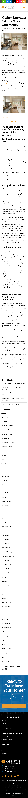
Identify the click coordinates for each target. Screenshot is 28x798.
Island (3, 518)
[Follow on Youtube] (17, 1)
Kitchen (3, 522)
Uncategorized (5, 653)
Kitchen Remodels (6, 728)
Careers (3, 750)
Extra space (4, 480)
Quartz (3, 594)
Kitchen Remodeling (7, 556)
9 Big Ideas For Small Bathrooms (11, 404)
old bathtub (5, 585)
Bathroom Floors (6, 430)
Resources (4, 753)
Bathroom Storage (7, 446)
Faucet (3, 484)
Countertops (5, 476)
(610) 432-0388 (24, 1)
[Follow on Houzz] (4, 1)
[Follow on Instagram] (20, 1)
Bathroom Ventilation (7, 451)
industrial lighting (6, 514)
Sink (2, 632)
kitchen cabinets (6, 526)
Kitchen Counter (6, 531)
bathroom (4, 421)
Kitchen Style (5, 568)
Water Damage (6, 661)
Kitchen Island (5, 539)
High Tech (4, 505)
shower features (6, 627)
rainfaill (3, 598)
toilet (3, 640)
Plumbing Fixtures (6, 737)
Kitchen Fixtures (5, 726)
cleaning (4, 472)
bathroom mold (6, 438)
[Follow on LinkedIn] (10, 1)
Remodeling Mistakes (7, 615)
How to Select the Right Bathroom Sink (13, 383)
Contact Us (4, 755)
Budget (11, 28)
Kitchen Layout (17, 28)
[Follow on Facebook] (7, 1)
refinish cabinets (6, 606)
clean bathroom (6, 468)
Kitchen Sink (5, 560)
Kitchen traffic (5, 573)
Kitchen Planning (6, 552)
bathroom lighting (6, 434)
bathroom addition (7, 425)
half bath (4, 497)
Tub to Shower (6, 648)
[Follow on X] (14, 1)
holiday (3, 510)
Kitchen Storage (6, 564)
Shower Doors (5, 623)
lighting (3, 577)
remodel (4, 611)
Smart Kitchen (5, 636)
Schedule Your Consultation (14, 706)
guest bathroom (6, 493)
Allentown (4, 413)
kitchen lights (5, 547)
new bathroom (5, 581)
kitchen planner (6, 83)
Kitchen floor (5, 535)
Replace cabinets (6, 619)
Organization (5, 590)
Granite (3, 489)
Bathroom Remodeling (8, 442)
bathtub (4, 455)
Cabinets (4, 463)
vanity (3, 657)
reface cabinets (6, 602)
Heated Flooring (6, 501)
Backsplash (4, 417)
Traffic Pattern (5, 644)
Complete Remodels (6, 739)
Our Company (5, 748)
